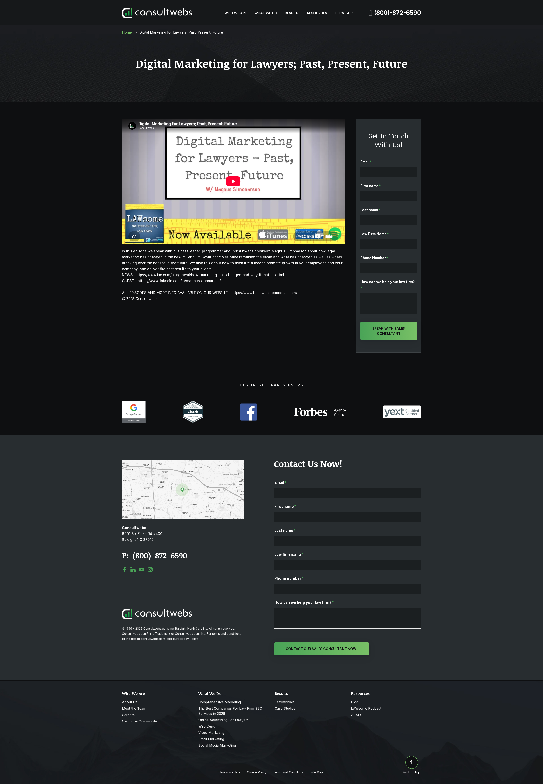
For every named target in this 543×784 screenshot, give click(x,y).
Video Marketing (211, 733)
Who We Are (235, 13)
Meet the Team (134, 708)
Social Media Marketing (217, 745)
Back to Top (411, 772)
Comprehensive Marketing (219, 702)
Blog (354, 702)
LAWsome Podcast (366, 708)
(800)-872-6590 (397, 12)
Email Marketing (211, 739)
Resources (317, 13)
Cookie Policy (256, 772)
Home (127, 32)
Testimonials (284, 702)
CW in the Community (139, 721)
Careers (128, 715)
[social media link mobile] (124, 569)
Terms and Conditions (288, 772)
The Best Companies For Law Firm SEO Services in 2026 (230, 711)
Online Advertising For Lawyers (223, 720)
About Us (129, 702)
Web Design (207, 726)
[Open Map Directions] (183, 462)
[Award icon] (134, 403)
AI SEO (357, 715)
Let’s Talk (344, 13)
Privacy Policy (230, 772)
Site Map (317, 772)
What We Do (265, 13)
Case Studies (285, 708)
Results (292, 13)
